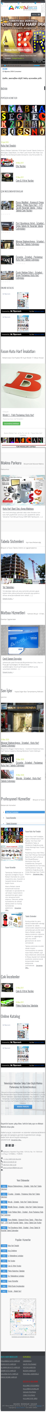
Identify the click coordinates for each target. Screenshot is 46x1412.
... (38, 874)
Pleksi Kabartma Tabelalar (27, 1005)
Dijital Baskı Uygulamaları (13, 1286)
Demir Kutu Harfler (8, 1371)
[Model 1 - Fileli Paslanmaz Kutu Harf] (23, 386)
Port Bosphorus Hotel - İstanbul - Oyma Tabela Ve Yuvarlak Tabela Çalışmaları (30, 225)
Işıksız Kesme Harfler (9, 1377)
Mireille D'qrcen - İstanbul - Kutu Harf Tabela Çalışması (23, 1207)
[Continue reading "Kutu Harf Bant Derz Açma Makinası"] (23, 490)
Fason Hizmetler (11, 817)
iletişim (4, 88)
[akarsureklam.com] (23, 8)
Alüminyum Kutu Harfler (10, 1367)
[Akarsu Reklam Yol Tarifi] (38, 4)
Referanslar (25, 1404)
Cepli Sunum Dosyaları (12, 658)
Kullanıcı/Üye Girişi (30, 1398)
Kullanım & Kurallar (31, 1389)
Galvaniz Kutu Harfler (9, 1374)
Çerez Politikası (29, 1395)
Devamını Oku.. (16, 1140)
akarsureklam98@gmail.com (13, 1168)
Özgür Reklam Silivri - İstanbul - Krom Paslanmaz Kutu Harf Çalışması (29, 275)
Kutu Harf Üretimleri (12, 812)
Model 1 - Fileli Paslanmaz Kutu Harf (18, 415)
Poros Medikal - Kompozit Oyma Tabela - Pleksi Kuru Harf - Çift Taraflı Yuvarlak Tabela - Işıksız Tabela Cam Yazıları (30, 206)
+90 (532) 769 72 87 (9, 1165)
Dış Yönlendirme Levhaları (13, 1276)
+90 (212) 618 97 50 (9, 1162)
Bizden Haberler (29, 1371)
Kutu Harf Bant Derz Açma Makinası (18, 508)
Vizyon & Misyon (29, 1367)
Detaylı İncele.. (8, 599)
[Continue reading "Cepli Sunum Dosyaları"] (23, 640)
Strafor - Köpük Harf (12, 1291)
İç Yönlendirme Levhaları (13, 1255)
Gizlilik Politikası (29, 1392)
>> (12, 1159)
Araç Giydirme (10, 1250)
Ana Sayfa (16, 1404)
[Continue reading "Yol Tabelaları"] (23, 569)
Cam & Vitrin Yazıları (25, 180)
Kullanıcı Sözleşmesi (31, 1386)
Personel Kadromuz (31, 1374)
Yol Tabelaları (8, 587)
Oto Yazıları (21, 166)
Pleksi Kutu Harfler (8, 1364)
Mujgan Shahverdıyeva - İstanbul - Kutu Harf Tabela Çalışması (30, 242)
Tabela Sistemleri (11, 823)
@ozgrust (39, 1406)
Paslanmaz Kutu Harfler (10, 1361)
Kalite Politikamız (29, 1364)
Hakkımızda (27, 1361)
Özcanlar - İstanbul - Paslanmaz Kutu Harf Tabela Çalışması (29, 258)
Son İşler (33, 1404)
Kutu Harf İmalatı (8, 145)
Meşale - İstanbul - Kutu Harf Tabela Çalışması (21, 779)
